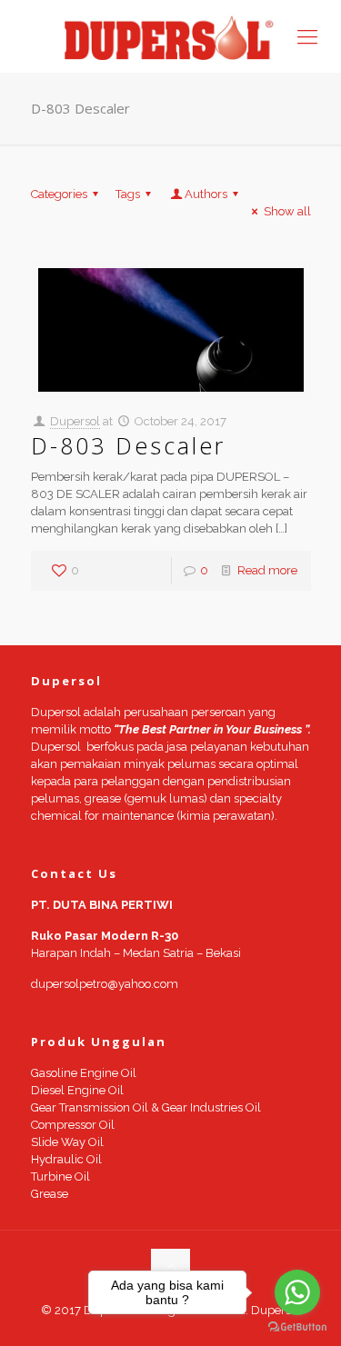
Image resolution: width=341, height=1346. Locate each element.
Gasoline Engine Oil (83, 1073)
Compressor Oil (73, 1125)
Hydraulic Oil (66, 1159)
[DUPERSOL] (170, 36)
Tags (127, 194)
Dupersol (75, 421)
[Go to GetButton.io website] (297, 1327)
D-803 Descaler (128, 445)
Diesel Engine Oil (77, 1090)
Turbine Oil (60, 1176)
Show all (287, 211)
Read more (267, 570)
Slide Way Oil (67, 1142)
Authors (206, 194)
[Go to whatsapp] (297, 1292)
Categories (59, 194)
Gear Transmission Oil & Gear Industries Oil (146, 1107)
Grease (49, 1194)
